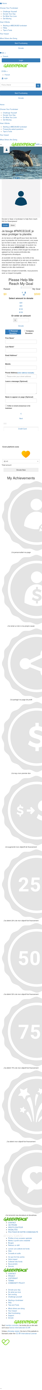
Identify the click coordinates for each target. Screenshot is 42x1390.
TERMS (11, 1280)
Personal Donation (13, 332)
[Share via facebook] (13, 178)
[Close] (41, 144)
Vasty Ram (19, 174)
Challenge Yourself (10, 11)
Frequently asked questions (13, 129)
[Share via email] (17, 178)
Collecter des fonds (15, 1261)
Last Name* (9, 346)
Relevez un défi (14, 1245)
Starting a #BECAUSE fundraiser (15, 25)
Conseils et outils (14, 1253)
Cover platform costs (10, 447)
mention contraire (12, 1325)
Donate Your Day (9, 14)
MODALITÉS (13, 1229)
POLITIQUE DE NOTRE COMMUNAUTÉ (23, 1232)
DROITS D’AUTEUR (15, 1227)
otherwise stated (13, 1331)
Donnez (11, 1266)
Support (11, 1315)
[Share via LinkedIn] (19, 178)
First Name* (9, 338)
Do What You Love (10, 16)
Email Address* (11, 355)
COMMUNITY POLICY (16, 1283)
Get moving (12, 1294)
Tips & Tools (7, 30)
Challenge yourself (15, 1297)
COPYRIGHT (13, 1278)
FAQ (9, 1251)
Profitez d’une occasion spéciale (20, 1238)
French (5, 56)
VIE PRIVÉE (12, 1225)
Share (13, 225)
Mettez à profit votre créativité (19, 1240)
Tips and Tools (13, 1305)
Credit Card (22, 429)
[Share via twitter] (15, 178)
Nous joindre (13, 1264)
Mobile (8, 364)
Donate (21, 98)
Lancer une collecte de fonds (19, 1248)
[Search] (38, 86)
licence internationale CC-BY (19, 1327)
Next (21, 418)
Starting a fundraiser (15, 1300)
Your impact (12, 1311)
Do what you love (14, 1292)
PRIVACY (11, 1276)
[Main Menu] (1, 144)
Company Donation (29, 332)
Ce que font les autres (16, 1257)
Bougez (11, 1243)
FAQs (5, 28)
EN (4, 71)
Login (21, 60)
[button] (21, 302)
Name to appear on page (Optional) (19, 397)
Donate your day (14, 1290)
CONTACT (12, 1222)
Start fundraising (14, 1313)
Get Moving (7, 18)
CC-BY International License (26, 1333)
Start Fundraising (21, 93)
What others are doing (16, 1308)
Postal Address (19, 372)
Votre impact (12, 1259)
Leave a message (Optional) (16, 381)
